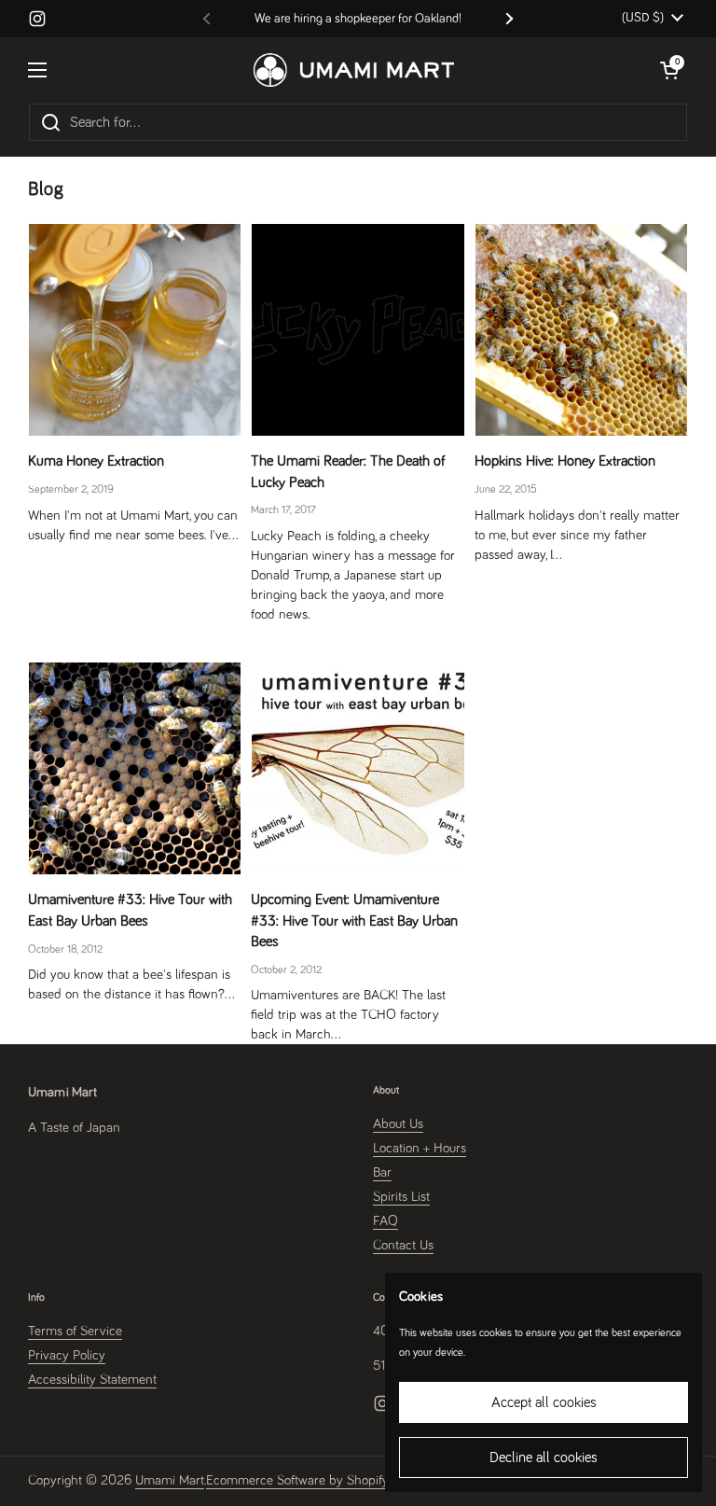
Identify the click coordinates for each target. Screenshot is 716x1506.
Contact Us (403, 1245)
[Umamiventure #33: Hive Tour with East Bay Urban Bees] (134, 768)
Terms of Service (75, 1331)
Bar (382, 1172)
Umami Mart (169, 1480)
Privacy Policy (66, 1355)
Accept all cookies (544, 1402)
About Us (398, 1124)
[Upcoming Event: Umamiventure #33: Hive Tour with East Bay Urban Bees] (357, 768)
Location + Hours (419, 1148)
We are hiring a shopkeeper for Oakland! (358, 18)
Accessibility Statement (92, 1380)
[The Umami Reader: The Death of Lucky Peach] (357, 330)
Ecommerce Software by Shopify (297, 1480)
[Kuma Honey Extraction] (134, 330)
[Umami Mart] (354, 70)
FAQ (385, 1221)
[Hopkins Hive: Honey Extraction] (581, 330)
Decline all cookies (543, 1457)
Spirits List (401, 1197)
